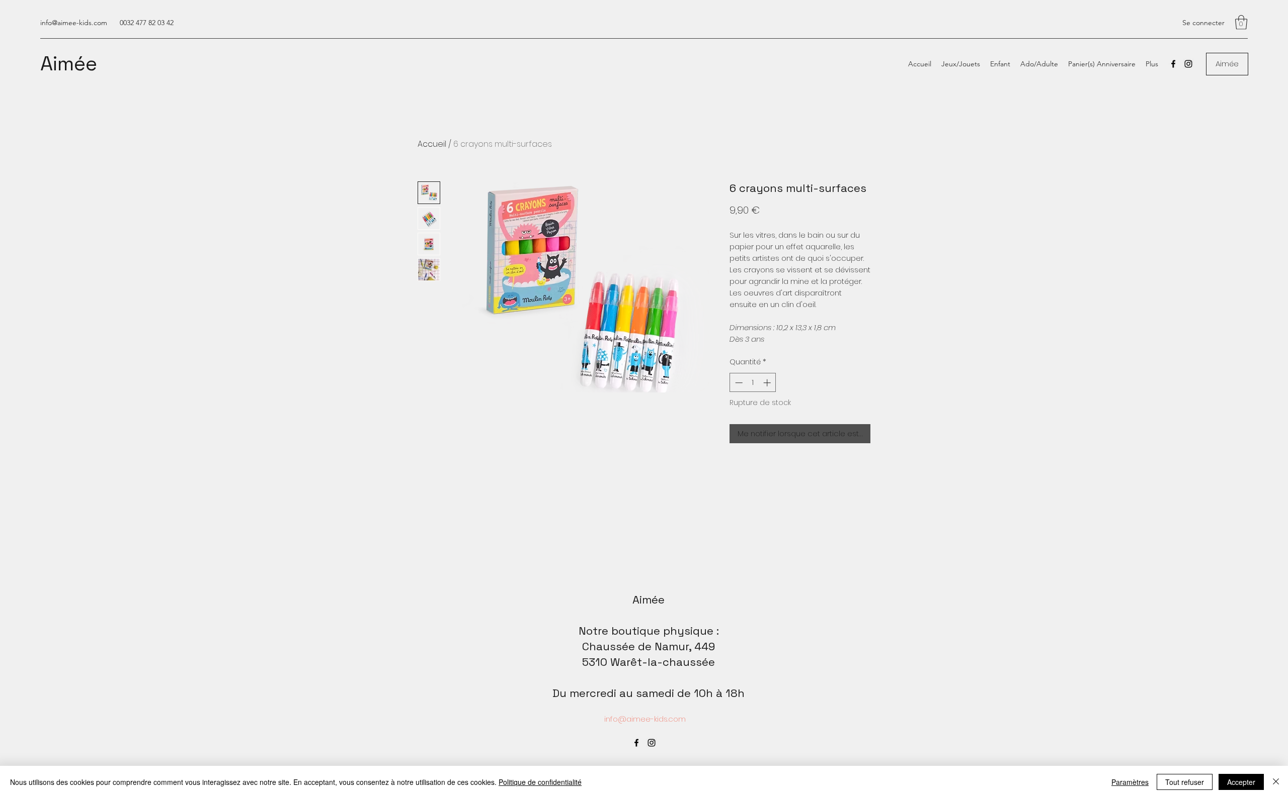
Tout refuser (1184, 782)
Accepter (1241, 782)
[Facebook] (1173, 64)
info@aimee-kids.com (73, 22)
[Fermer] (1276, 782)
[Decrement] (738, 382)
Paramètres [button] (1130, 782)
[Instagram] (1188, 64)
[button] (1241, 22)
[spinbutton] (753, 382)
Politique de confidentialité (540, 782)
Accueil (432, 144)
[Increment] (768, 382)
